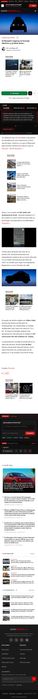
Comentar (30, 433)
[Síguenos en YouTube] (30, 451)
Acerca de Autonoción (26, 649)
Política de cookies (25, 662)
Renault (18, 138)
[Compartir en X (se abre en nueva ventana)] (30, 93)
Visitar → (34, 443)
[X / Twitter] (16, 640)
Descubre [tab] (31, 108)
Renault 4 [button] (5, 223)
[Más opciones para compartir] (35, 93)
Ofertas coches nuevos (8, 658)
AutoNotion (5, 653)
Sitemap (4, 666)
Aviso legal (23, 658)
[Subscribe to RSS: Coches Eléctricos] (17, 37)
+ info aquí (19, 685)
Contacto (22, 653)
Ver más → (32, 553)
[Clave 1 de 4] (15, 126)
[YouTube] (27, 640)
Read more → (32, 590)
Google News (8, 451)
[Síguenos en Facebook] (16, 451)
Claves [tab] (6, 108)
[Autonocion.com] (10, 10)
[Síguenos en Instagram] (25, 451)
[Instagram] (22, 640)
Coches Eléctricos (8, 37)
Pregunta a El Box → (8, 129)
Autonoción (5, 693)
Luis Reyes (12, 48)
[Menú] (36, 11)
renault (6, 373)
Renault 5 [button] (18, 148)
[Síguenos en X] (21, 451)
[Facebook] (11, 640)
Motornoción (5, 649)
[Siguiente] (35, 125)
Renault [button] (5, 148)
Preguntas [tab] (19, 108)
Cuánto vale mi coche (8, 662)
